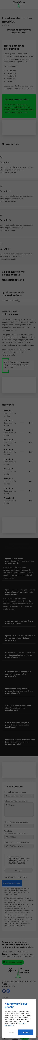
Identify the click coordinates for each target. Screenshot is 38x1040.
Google (21, 1023)
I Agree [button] (25, 1032)
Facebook (8, 1025)
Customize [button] (11, 1032)
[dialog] (19, 1018)
